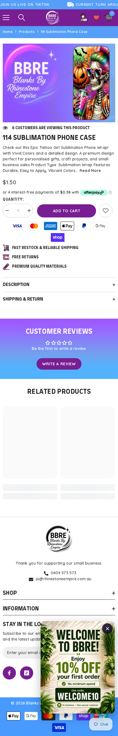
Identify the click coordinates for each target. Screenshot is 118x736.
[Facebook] (9, 673)
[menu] (6, 17)
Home (8, 32)
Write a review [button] (59, 363)
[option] (59, 83)
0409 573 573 (63, 572)
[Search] (22, 17)
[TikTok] (26, 673)
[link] (106, 210)
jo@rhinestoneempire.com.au (63, 578)
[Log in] (84, 17)
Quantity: (13, 200)
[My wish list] (96, 18)
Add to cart (66, 210)
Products (27, 32)
